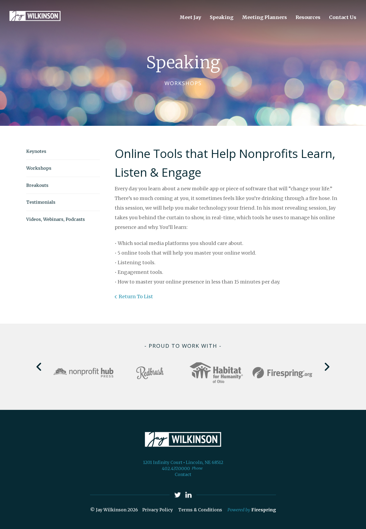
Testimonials (40, 202)
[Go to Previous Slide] (39, 366)
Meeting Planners (264, 17)
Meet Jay (190, 17)
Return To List (136, 296)
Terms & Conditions (200, 509)
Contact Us (342, 17)
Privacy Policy (157, 509)
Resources (308, 17)
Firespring (263, 509)
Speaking (221, 17)
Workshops (38, 168)
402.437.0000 (176, 468)
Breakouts (37, 185)
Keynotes (36, 151)
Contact (183, 474)
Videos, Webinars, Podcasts (55, 219)
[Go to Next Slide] (326, 366)
